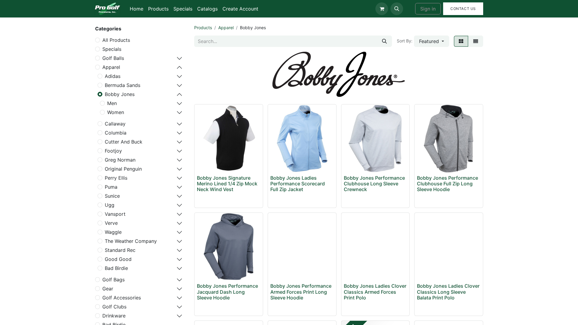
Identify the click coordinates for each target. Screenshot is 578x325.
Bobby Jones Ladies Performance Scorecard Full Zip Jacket (297, 183)
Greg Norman (120, 160)
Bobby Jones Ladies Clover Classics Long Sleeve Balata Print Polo (448, 291)
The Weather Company (131, 241)
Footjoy (113, 151)
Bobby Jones (120, 94)
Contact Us (463, 8)
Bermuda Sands (122, 85)
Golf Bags (113, 280)
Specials (111, 49)
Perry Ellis (116, 178)
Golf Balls (113, 58)
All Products (116, 40)
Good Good (118, 259)
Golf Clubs (114, 307)
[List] (475, 41)
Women (115, 112)
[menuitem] (136, 9)
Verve (111, 223)
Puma (111, 187)
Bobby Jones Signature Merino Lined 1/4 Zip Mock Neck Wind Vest (227, 183)
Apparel (111, 67)
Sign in (428, 9)
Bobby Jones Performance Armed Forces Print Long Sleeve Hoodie (300, 291)
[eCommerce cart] (381, 8)
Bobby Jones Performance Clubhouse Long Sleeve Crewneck (374, 183)
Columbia (115, 133)
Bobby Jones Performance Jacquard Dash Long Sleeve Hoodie (227, 291)
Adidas (112, 76)
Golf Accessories (121, 298)
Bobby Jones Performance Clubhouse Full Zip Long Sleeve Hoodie (447, 183)
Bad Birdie (116, 268)
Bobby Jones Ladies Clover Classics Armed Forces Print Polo (375, 291)
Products (203, 27)
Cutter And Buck (123, 142)
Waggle (113, 232)
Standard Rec (120, 250)
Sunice (112, 196)
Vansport (115, 214)
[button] (396, 8)
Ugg (109, 205)
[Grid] (461, 41)
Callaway (115, 124)
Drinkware (114, 316)
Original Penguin (123, 169)
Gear (107, 289)
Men (112, 103)
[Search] (384, 41)
